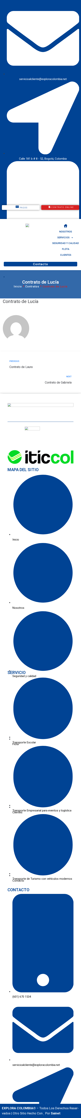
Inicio (18, 286)
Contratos (32, 286)
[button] (65, 238)
